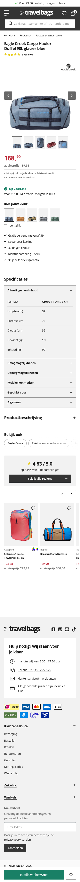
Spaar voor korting (42, 3)
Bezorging (10, 734)
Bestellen (10, 740)
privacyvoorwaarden (17, 839)
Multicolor (37, 549)
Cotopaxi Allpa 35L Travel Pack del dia (14, 555)
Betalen (9, 747)
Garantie (10, 760)
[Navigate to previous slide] (62, 494)
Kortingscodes (13, 767)
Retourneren (12, 754)
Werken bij (11, 773)
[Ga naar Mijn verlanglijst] (64, 13)
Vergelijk (15, 225)
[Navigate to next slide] (72, 494)
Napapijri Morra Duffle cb (53, 554)
